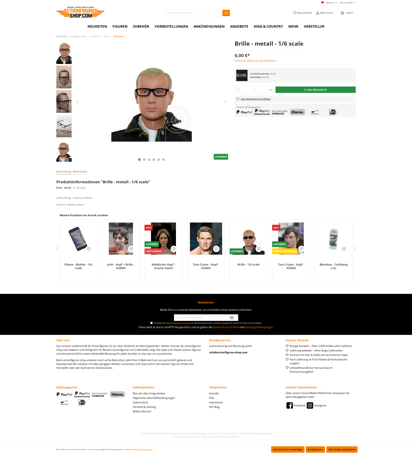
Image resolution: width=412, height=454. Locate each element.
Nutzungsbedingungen (259, 327)
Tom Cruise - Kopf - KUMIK (206, 266)
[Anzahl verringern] (238, 89)
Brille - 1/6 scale (248, 264)
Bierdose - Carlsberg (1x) (334, 266)
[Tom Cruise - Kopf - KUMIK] (206, 238)
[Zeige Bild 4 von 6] (154, 159)
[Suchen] (226, 13)
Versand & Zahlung (144, 407)
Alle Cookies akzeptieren (342, 449)
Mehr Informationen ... (144, 449)
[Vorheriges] (77, 101)
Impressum (216, 402)
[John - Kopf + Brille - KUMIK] (121, 238)
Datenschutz (140, 402)
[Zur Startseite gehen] (80, 12)
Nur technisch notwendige (287, 449)
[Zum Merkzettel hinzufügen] (88, 249)
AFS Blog (214, 407)
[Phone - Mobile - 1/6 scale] (78, 238)
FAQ (211, 398)
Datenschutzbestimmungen (178, 323)
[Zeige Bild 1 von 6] (139, 159)
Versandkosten (199, 433)
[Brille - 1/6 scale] (248, 238)
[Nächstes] (225, 101)
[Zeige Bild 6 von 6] (163, 159)
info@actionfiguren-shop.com (228, 352)
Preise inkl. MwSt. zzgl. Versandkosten (255, 60)
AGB (222, 323)
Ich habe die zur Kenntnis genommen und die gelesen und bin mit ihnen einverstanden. (208, 323)
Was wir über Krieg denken (149, 393)
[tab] (63, 171)
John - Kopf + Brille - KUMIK (121, 266)
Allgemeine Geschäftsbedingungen (154, 398)
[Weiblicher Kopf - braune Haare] (163, 238)
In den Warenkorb (315, 89)
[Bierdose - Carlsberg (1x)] (334, 238)
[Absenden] (231, 317)
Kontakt (214, 393)
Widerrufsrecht (142, 411)
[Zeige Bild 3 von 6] (149, 159)
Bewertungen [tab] (80, 171)
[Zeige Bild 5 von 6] (158, 159)
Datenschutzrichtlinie (226, 327)
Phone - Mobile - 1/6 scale (78, 266)
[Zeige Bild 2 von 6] (144, 159)
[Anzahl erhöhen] (270, 89)
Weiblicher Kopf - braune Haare (163, 266)
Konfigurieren (315, 449)
